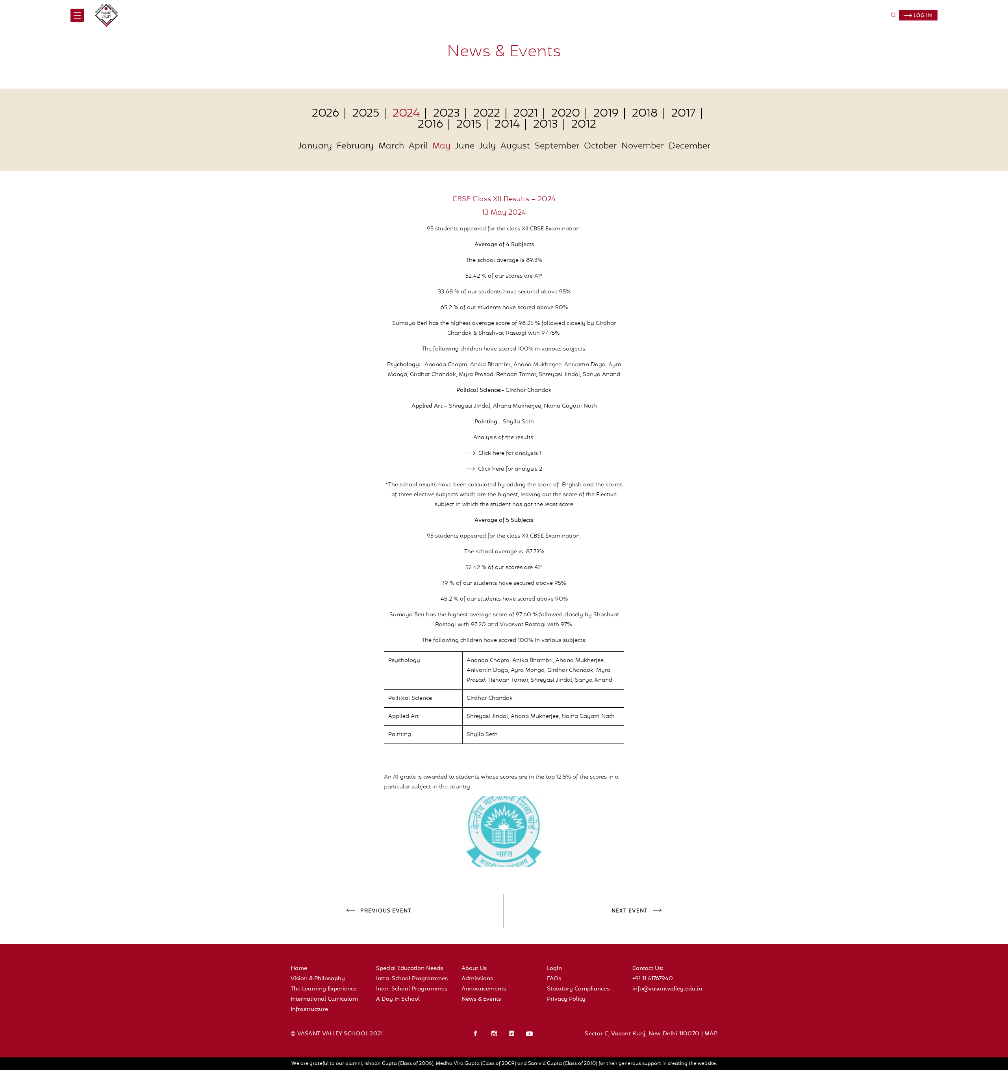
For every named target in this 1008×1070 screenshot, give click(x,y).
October (600, 146)
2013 (545, 125)
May (441, 146)
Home (299, 968)
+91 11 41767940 (652, 979)
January (315, 146)
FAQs (554, 979)
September (557, 146)
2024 (406, 114)
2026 (325, 114)
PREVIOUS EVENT (385, 911)
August (515, 146)
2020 (565, 114)
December (689, 146)
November (642, 146)
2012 (583, 125)
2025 (365, 114)
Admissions (477, 979)
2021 (525, 114)
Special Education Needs (409, 968)
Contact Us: (647, 968)
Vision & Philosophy (318, 979)
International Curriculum (324, 999)
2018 (645, 114)
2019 (606, 114)
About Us (474, 968)
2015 (468, 125)
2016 (430, 125)
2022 (486, 114)
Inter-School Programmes (411, 989)
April (418, 146)
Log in (922, 15)
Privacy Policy (566, 999)
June (464, 146)
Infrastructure (309, 1009)
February (355, 146)
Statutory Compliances (578, 989)
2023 (446, 114)
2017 (683, 114)
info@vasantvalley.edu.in (667, 989)
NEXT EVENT (629, 911)
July (487, 146)
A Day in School (398, 999)
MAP (710, 1034)
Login (554, 968)
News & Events (481, 999)
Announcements (483, 989)
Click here (491, 453)
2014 (507, 125)
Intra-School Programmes (412, 979)
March (391, 146)
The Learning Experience (324, 989)
